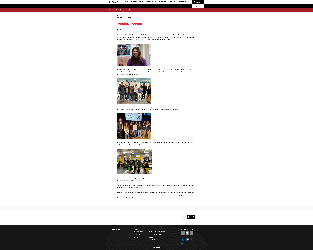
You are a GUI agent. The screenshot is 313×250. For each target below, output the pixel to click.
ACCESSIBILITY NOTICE (156, 234)
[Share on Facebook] (189, 217)
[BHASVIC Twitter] (187, 233)
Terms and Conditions (157, 232)
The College (134, 6)
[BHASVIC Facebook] (183, 233)
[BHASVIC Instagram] (191, 233)
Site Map (152, 237)
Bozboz (158, 248)
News (177, 6)
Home (111, 10)
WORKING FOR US (139, 237)
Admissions (144, 6)
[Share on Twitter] (193, 217)
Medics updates (127, 10)
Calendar (152, 240)
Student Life (169, 6)
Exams (153, 6)
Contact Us (185, 6)
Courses (160, 6)
